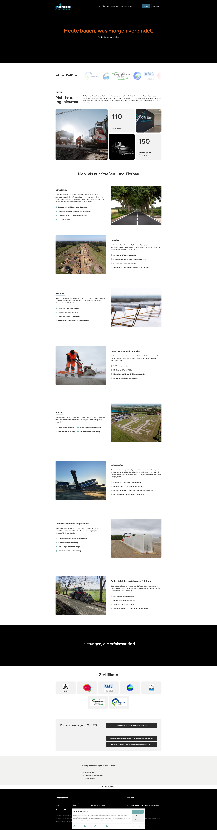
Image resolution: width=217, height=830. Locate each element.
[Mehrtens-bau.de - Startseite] (63, 6)
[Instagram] (61, 810)
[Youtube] (65, 810)
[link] (110, 76)
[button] (108, 786)
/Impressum (141, 826)
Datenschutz (133, 826)
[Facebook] (57, 810)
